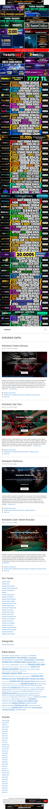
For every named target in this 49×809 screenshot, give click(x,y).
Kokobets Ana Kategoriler (8, 618)
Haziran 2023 (5, 774)
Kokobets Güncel (29, 681)
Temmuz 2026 (5, 720)
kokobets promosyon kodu (34, 695)
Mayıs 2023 (5, 777)
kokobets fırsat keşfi (18, 676)
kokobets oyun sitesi (27, 691)
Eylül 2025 (4, 724)
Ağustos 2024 (5, 744)
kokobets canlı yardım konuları (38, 568)
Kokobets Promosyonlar (10, 392)
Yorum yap (6, 396)
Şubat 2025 (5, 731)
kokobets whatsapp (18, 703)
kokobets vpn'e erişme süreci (32, 394)
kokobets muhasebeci (26, 689)
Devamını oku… (13, 388)
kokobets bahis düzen (40, 662)
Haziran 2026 (5, 722)
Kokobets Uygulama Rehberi (9, 627)
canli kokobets (32, 655)
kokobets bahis (7, 394)
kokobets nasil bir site (7, 691)
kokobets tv (33, 699)
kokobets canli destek (10, 669)
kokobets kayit (6, 687)
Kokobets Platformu (12, 461)
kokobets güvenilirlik (16, 683)
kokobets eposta (40, 673)
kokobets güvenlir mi (28, 683)
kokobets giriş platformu (18, 510)
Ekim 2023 (4, 766)
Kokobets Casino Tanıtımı (8, 586)
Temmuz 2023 (5, 772)
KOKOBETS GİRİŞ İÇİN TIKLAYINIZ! (24, 50)
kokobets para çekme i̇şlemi (8, 695)
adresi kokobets (5, 655)
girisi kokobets (21, 657)
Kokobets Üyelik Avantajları (9, 599)
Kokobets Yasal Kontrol (8, 614)
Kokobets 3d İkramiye (7, 620)
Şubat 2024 (5, 757)
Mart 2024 (4, 755)
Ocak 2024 (5, 759)
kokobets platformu (30, 510)
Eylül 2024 (4, 742)
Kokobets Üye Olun (12, 404)
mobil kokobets (27, 707)
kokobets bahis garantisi (6, 664)
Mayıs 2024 (5, 751)
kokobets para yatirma (9, 693)
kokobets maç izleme (7, 689)
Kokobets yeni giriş (21, 705)
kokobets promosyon (21, 695)
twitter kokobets (37, 707)
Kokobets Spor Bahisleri (40, 696)
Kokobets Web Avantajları (8, 601)
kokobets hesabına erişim (6, 685)
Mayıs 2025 (5, 729)
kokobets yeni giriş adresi (34, 705)
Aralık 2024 (5, 735)
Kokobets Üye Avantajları (8, 623)
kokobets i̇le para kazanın (36, 685)
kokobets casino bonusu (18, 394)
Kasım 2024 (5, 737)
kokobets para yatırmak (23, 693)
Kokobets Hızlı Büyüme (8, 596)
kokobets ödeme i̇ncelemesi (6, 707)
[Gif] (24, 137)
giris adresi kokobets (9, 657)
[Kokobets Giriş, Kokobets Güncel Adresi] (7, 329)
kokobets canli (35, 666)
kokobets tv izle (22, 701)
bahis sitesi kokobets (15, 655)
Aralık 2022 (5, 788)
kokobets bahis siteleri (23, 664)
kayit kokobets (39, 659)
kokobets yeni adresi (7, 705)
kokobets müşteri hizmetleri (37, 689)
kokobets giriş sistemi (5, 681)
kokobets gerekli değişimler (26, 676)
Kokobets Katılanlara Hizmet (9, 603)
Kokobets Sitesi (22, 696)
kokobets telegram (15, 698)
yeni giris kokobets (21, 709)
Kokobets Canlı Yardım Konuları (18, 519)
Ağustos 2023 (5, 770)
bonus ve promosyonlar (24, 655)
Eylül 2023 (4, 768)
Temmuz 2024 (5, 746)
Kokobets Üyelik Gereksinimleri (10, 588)
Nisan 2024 (5, 753)
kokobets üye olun (33, 451)
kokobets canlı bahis (35, 669)
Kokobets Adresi (6, 581)
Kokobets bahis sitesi (36, 664)
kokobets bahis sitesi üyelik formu (7, 666)
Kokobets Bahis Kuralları (8, 612)
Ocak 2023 (5, 785)
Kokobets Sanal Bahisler (8, 594)
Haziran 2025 (5, 727)
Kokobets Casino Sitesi (12, 673)
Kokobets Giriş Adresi (37, 678)
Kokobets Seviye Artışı (7, 625)
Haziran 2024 (5, 748)
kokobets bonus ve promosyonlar (24, 666)
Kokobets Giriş (5, 583)
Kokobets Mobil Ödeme (8, 605)
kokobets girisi (37, 676)
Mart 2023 (4, 781)
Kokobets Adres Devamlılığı (9, 629)
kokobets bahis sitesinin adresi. (20, 451)
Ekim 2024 (4, 740)
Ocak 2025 (4, 733)
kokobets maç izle (40, 687)
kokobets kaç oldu (25, 687)
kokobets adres (7, 662)
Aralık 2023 (5, 761)
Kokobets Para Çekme (34, 693)
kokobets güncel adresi (7, 683)
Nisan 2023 (5, 779)
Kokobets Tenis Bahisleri (8, 590)
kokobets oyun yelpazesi (38, 691)
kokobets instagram (25, 685)
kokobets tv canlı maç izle (9, 701)
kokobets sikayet (14, 696)
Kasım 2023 (5, 764)
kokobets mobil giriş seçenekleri (17, 689)
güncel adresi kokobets (18, 659)
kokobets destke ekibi (33, 673)
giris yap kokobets (7, 659)
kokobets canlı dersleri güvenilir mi (21, 568)
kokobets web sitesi (6, 703)
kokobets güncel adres (41, 681)
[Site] (24, 84)
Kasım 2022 (5, 790)
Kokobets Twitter (32, 701)
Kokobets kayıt (16, 687)
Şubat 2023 (5, 783)
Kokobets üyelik (17, 707)
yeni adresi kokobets (8, 709)
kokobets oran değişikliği (17, 691)
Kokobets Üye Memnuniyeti (9, 616)
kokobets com (26, 673)
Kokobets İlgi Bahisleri (7, 631)
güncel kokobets (29, 659)
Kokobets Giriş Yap (17, 681)
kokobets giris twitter (9, 678)
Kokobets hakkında (41, 683)
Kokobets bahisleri (15, 664)
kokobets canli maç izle (24, 669)
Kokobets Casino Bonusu (15, 345)
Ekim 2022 (4, 792)
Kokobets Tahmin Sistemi (8, 633)
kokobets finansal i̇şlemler (8, 676)
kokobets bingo (16, 666)
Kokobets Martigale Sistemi (9, 607)
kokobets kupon (32, 687)
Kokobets (4, 592)
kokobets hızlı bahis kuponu (15, 685)
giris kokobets (32, 657)
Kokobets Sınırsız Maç (7, 610)
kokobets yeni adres (31, 703)
